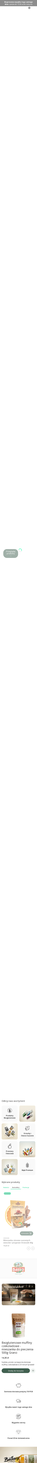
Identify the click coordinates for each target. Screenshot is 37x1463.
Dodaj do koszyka (16, 1370)
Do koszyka (25, 1233)
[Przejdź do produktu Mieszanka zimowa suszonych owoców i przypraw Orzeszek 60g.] (18, 1214)
